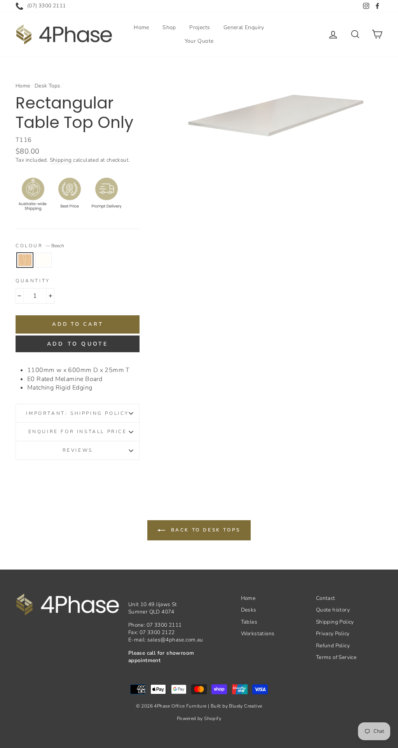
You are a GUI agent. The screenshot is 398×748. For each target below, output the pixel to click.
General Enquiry (243, 27)
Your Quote (199, 41)
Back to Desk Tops (204, 530)
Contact (325, 598)
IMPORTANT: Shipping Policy (77, 413)
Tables (249, 622)
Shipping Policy (335, 622)
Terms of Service (336, 657)
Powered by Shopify (199, 718)
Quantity (33, 281)
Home (141, 27)
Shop (169, 27)
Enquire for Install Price (77, 431)
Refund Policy (333, 645)
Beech (25, 260)
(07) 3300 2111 (46, 5)
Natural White (43, 260)
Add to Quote (77, 344)
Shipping (61, 160)
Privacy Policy (333, 633)
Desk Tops (48, 85)
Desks (249, 609)
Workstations (258, 633)
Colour (40, 246)
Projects (199, 27)
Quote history (333, 609)
